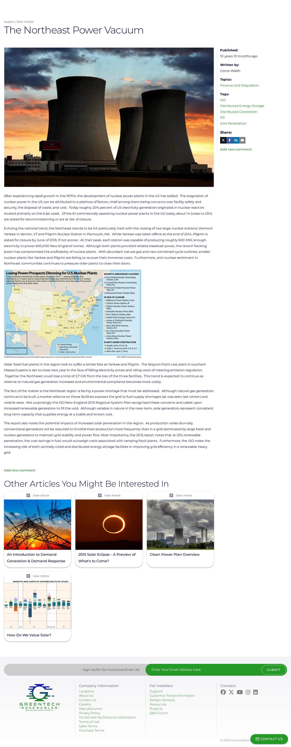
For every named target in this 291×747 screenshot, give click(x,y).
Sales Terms (88, 726)
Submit (274, 670)
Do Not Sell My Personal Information (107, 717)
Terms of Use (89, 722)
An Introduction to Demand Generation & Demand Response (36, 557)
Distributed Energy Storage (242, 106)
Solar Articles (25, 21)
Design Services (162, 700)
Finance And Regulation (239, 85)
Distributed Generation (238, 112)
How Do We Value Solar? (29, 635)
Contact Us (87, 700)
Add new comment (20, 470)
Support (9, 21)
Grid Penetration (233, 123)
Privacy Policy (89, 713)
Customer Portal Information (172, 696)
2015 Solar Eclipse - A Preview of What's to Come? (106, 557)
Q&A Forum (159, 713)
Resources (158, 704)
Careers (85, 704)
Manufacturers (90, 709)
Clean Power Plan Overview (175, 554)
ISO (223, 100)
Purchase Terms (92, 730)
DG (222, 117)
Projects (156, 709)
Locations (86, 691)
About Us (86, 696)
